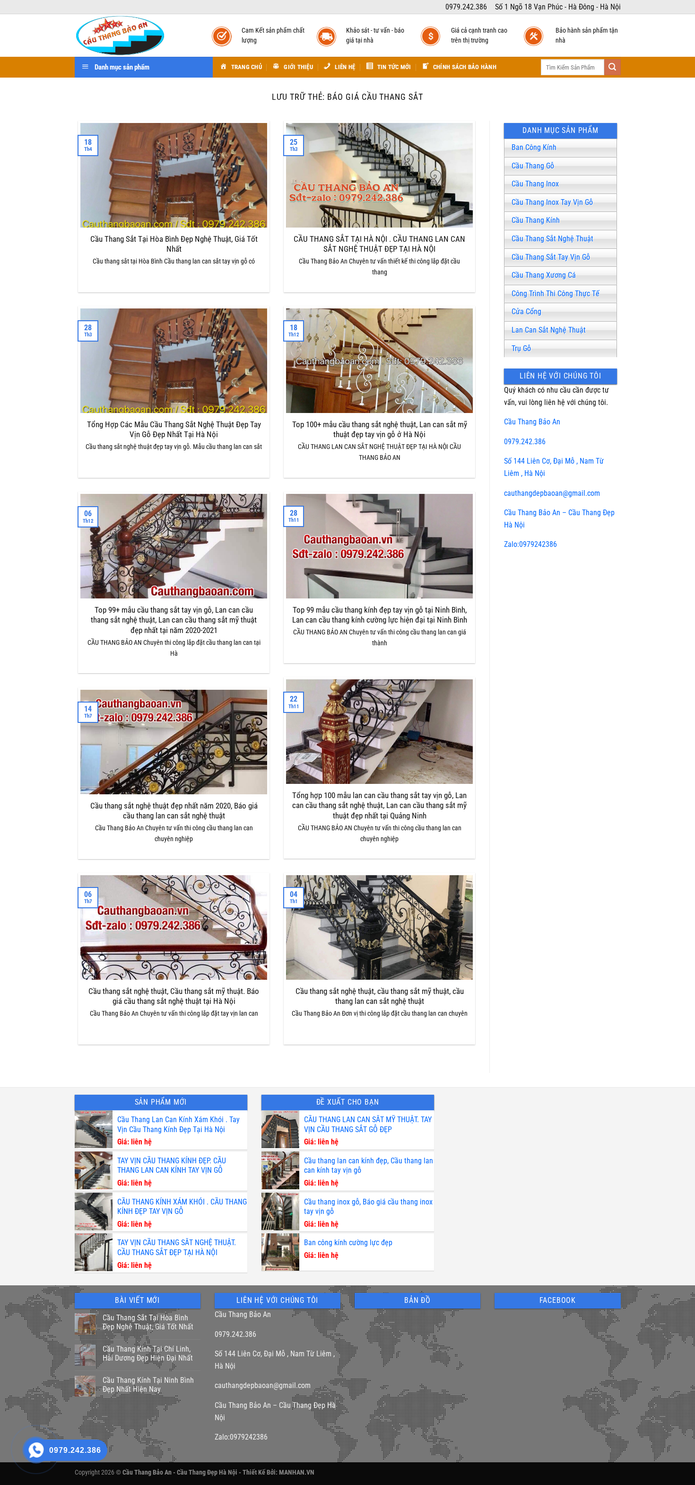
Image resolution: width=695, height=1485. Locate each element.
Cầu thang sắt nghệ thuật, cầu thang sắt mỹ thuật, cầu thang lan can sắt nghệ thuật (379, 996)
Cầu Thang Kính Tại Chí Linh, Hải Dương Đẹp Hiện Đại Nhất (148, 1353)
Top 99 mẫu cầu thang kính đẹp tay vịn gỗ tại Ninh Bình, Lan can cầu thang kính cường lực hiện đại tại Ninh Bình (379, 615)
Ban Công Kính (534, 147)
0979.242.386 (525, 441)
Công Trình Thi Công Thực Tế (555, 293)
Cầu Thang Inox (535, 183)
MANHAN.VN (296, 1472)
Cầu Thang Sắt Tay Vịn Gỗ (551, 257)
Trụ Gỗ (521, 348)
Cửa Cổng (526, 311)
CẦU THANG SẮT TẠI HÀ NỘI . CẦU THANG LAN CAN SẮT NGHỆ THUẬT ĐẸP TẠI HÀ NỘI (379, 244)
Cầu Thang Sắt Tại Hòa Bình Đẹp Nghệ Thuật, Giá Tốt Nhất (174, 244)
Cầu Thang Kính (536, 220)
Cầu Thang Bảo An (532, 421)
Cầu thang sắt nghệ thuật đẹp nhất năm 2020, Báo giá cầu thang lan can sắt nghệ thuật (174, 811)
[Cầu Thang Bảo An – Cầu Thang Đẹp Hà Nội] (134, 35)
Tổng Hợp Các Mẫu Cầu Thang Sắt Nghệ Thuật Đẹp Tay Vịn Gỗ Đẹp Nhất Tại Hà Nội (174, 429)
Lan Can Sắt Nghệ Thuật (549, 329)
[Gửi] (612, 67)
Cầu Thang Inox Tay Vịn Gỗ (552, 202)
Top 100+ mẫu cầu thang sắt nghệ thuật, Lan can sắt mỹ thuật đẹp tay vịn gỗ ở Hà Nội (379, 429)
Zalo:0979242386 (530, 544)
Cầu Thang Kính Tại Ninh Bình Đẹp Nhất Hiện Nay (148, 1385)
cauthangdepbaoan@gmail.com (552, 493)
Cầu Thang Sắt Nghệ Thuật (552, 238)
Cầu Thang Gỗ (533, 165)
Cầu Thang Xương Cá (544, 275)
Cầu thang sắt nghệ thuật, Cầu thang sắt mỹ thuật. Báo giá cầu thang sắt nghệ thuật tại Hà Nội (173, 996)
